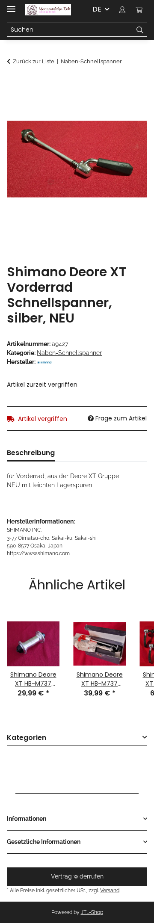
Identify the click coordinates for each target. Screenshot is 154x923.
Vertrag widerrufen (77, 876)
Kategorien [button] (26, 738)
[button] (122, 9)
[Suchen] (140, 30)
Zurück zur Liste (33, 61)
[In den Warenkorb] (14, 84)
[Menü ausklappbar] (11, 5)
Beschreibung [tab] (31, 453)
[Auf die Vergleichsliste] (129, 105)
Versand (109, 890)
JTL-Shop (92, 912)
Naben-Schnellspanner (69, 352)
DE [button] (96, 9)
